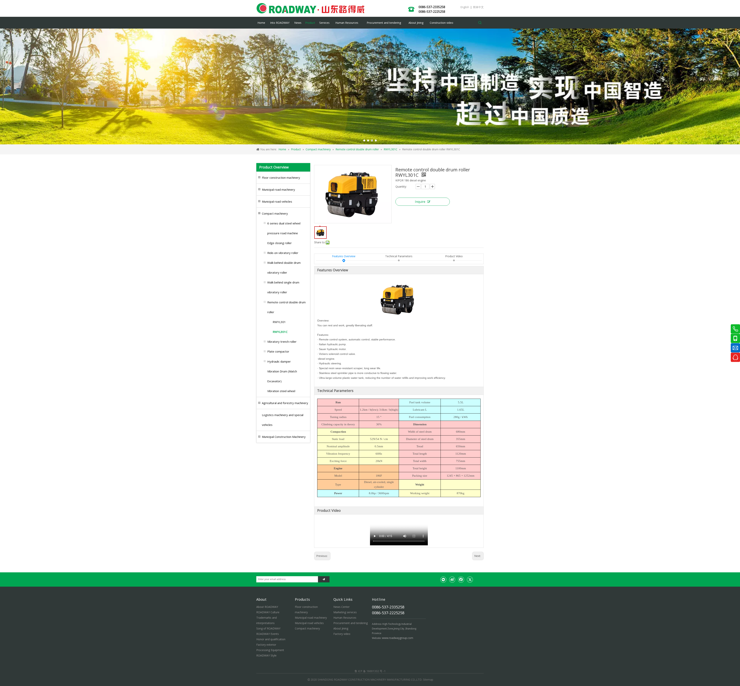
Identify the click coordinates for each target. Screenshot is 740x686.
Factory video (341, 634)
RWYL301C (280, 332)
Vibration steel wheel (281, 391)
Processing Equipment (270, 650)
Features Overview (343, 256)
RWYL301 (279, 322)
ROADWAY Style (266, 655)
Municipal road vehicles (277, 201)
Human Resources (344, 617)
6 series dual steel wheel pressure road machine (283, 228)
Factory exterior (266, 644)
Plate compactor (278, 351)
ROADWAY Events (267, 634)
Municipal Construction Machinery (284, 437)
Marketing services (345, 612)
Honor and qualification (270, 639)
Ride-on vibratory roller (282, 253)
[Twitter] (470, 579)
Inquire (420, 202)
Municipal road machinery (278, 189)
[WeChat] (443, 579)
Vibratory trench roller (282, 341)
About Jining (340, 628)
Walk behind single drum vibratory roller (283, 287)
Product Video (454, 256)
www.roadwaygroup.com (397, 638)
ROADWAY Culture (267, 612)
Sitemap (428, 679)
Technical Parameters (398, 256)
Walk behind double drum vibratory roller (284, 267)
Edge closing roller (279, 243)
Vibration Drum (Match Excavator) (282, 376)
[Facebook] (461, 579)
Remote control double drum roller (286, 307)
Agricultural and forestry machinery (285, 403)
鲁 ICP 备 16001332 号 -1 (370, 671)
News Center (341, 607)
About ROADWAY (267, 607)
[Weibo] (452, 579)
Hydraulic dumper (279, 361)
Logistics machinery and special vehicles (282, 420)
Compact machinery (275, 213)
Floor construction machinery (281, 177)
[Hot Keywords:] (480, 22)
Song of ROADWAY (268, 628)
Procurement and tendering (350, 623)
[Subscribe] (324, 579)
